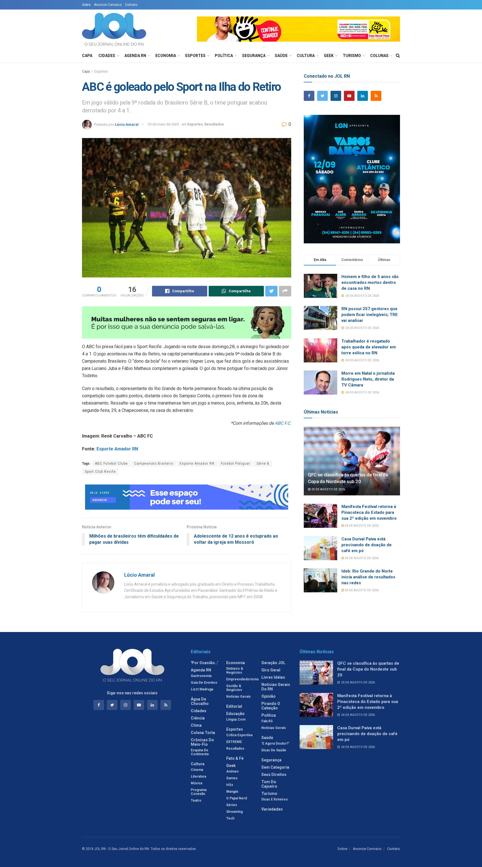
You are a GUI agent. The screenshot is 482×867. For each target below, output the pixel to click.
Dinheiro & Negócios (234, 670)
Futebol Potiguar (235, 463)
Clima (196, 725)
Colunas (379, 55)
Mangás (232, 792)
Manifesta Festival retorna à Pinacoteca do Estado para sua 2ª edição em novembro (369, 512)
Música (196, 783)
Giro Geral (270, 670)
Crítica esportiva (239, 735)
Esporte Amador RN (117, 449)
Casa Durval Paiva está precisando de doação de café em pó (366, 544)
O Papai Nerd (236, 798)
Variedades (272, 809)
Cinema (197, 770)
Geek (329, 55)
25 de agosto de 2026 (327, 489)
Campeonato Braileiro (153, 463)
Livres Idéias (273, 677)
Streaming (234, 812)
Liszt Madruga (202, 689)
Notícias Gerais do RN (275, 686)
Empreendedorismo (242, 679)
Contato (131, 5)
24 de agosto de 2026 (361, 526)
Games (232, 778)
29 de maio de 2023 (163, 124)
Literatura (198, 776)
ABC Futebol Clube (111, 463)
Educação (235, 713)
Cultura (306, 55)
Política (224, 55)
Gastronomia (201, 676)
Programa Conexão (198, 792)
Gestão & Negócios (234, 688)
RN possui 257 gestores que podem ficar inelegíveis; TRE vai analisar (369, 314)
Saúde (281, 55)
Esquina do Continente (200, 752)
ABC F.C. (283, 423)
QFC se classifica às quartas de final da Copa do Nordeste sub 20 (368, 669)
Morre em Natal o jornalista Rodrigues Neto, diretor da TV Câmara (368, 379)
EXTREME (234, 742)
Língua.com (235, 719)
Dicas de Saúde (273, 750)
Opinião (268, 696)
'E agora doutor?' (275, 743)
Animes (232, 771)
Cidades (106, 55)
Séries (231, 805)
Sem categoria (275, 767)
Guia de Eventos (204, 683)
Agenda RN (135, 55)
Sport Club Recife (100, 472)
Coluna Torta (203, 732)
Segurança (254, 55)
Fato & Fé (235, 758)
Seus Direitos (273, 774)
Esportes (195, 55)
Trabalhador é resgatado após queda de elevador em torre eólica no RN (368, 347)
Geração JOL (273, 663)
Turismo (352, 55)
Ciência (198, 718)
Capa (87, 55)
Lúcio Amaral (127, 124)
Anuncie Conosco (108, 5)
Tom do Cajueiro (269, 784)
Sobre (86, 5)
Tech (230, 818)
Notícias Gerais (238, 697)
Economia (165, 55)
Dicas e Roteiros (274, 799)
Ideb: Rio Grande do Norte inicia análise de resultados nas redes (368, 577)
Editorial (234, 706)
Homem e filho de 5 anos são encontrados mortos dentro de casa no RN (370, 282)
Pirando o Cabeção (270, 705)
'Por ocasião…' (204, 663)
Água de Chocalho (200, 701)
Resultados (214, 124)
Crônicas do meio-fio (202, 742)
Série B (263, 463)
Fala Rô (267, 721)
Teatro (196, 800)
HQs (229, 785)
